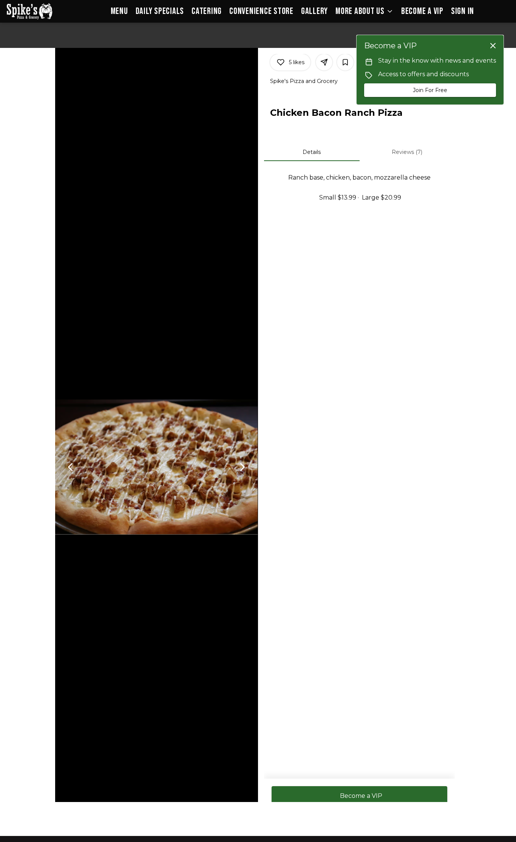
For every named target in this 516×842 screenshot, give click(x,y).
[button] (364, 11)
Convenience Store (261, 11)
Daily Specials (160, 11)
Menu (119, 11)
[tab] (312, 152)
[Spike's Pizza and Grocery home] (40, 11)
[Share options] (324, 62)
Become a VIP (422, 11)
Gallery (314, 11)
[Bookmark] (345, 62)
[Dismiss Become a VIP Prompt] (493, 46)
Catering (207, 11)
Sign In (462, 11)
